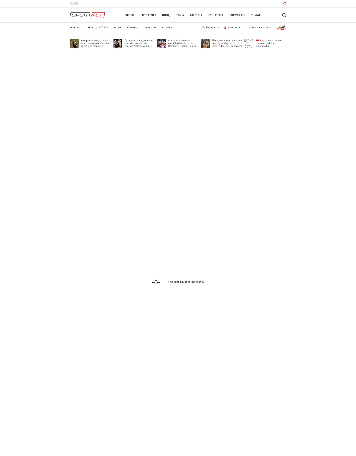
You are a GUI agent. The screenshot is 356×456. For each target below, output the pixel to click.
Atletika (196, 15)
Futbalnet (148, 15)
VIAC (258, 15)
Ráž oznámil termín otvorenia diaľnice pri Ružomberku (268, 43)
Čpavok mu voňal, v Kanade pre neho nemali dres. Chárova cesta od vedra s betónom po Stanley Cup (139, 43)
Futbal (130, 15)
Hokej (166, 15)
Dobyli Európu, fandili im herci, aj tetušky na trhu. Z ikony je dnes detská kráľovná (227, 43)
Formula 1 (237, 15)
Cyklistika (215, 15)
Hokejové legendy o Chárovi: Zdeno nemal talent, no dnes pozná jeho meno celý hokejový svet (96, 43)
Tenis (180, 15)
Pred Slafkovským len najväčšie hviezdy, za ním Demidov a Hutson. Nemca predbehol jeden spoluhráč (182, 43)
